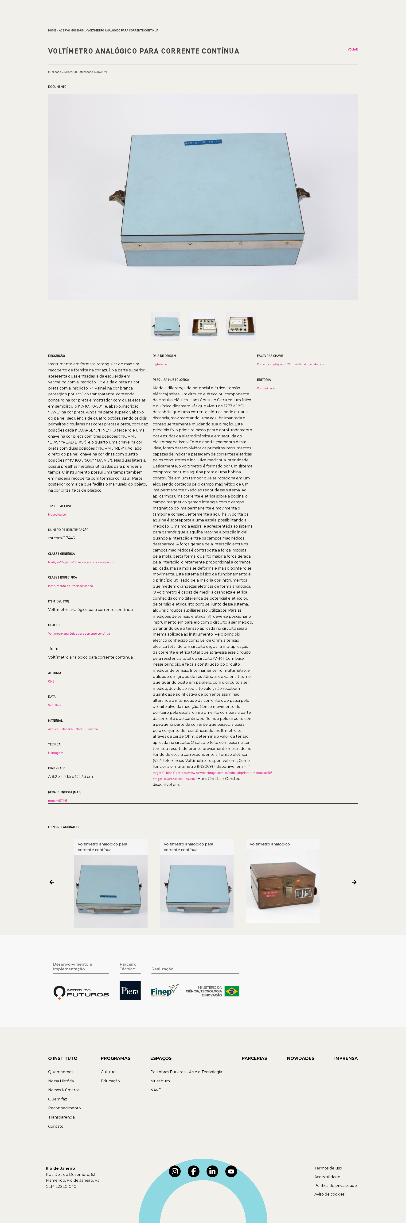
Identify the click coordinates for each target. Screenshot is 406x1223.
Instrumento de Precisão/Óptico (70, 586)
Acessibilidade (327, 1177)
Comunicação (266, 388)
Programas (115, 1058)
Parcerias (254, 1058)
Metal (79, 729)
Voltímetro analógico (309, 364)
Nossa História (61, 1081)
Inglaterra (160, 364)
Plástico (92, 729)
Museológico (57, 514)
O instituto (63, 1058)
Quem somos (60, 1072)
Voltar (353, 49)
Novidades (300, 1058)
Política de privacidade (335, 1185)
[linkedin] (212, 1171)
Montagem (55, 753)
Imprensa (346, 1058)
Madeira (67, 729)
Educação (110, 1081)
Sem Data (54, 705)
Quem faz (57, 1099)
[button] (51, 882)
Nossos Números (63, 1090)
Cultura (108, 1072)
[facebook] (193, 1171)
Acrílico (53, 729)
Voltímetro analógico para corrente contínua (79, 633)
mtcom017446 (57, 800)
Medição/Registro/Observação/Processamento (80, 562)
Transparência (61, 1117)
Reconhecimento (64, 1108)
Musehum (160, 1081)
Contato (55, 1126)
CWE (51, 681)
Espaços (161, 1058)
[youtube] (231, 1171)
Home (52, 30)
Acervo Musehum (71, 30)
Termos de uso (328, 1168)
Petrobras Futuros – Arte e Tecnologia (186, 1072)
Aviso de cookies (329, 1194)
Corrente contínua (269, 364)
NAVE (155, 1090)
